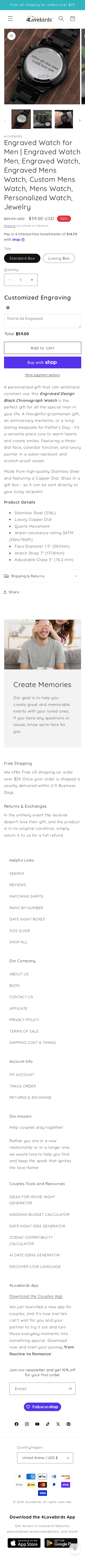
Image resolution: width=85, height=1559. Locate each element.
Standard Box (22, 258)
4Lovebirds (34, 1502)
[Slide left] (5, 120)
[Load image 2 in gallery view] (42, 119)
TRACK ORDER (22, 1086)
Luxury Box (58, 258)
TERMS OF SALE (24, 1031)
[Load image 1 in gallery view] (21, 119)
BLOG (14, 985)
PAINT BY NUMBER (26, 908)
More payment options (42, 375)
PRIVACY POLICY (24, 1020)
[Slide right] (80, 120)
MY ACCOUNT (21, 1074)
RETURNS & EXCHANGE (30, 1097)
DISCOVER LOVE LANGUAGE (35, 1266)
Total (16, 333)
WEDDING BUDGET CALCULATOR (39, 1214)
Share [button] (14, 592)
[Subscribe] (69, 1389)
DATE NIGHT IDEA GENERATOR (37, 1226)
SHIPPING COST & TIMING (32, 1042)
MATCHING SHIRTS (26, 896)
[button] (10, 18)
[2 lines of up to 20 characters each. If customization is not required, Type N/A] (8, 307)
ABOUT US (19, 974)
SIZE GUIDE (19, 930)
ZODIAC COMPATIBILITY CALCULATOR (31, 1240)
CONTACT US (21, 997)
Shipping (10, 225)
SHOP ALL (18, 942)
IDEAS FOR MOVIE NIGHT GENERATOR (32, 1200)
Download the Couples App (36, 1296)
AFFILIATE (18, 1008)
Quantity (11, 270)
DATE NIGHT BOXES (27, 919)
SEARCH (16, 873)
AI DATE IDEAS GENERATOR (34, 1255)
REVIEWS (17, 885)
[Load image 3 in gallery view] (64, 119)
